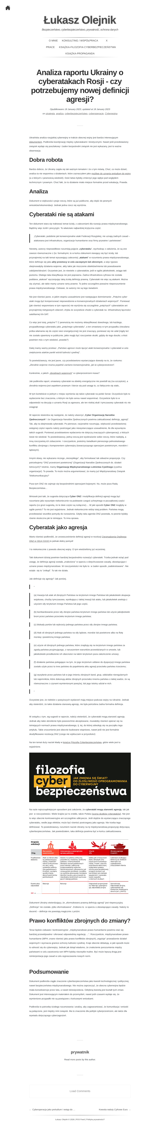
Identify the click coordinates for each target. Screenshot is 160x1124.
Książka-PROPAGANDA (80, 53)
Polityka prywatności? (95, 1119)
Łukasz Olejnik (80, 20)
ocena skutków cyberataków (106, 814)
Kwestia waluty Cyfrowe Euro (113, 1109)
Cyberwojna (111, 113)
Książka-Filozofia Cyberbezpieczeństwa (87, 47)
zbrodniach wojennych (61, 373)
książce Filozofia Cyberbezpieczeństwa (82, 742)
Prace (50, 47)
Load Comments (80, 1091)
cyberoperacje (96, 113)
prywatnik (80, 1052)
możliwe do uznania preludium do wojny (111, 173)
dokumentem (35, 142)
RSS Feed (80, 1119)
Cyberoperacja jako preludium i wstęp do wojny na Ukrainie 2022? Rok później (56, 1109)
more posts (75, 1059)
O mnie (53, 40)
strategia (50, 113)
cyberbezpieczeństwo (76, 113)
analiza (59, 113)
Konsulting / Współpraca (80, 40)
